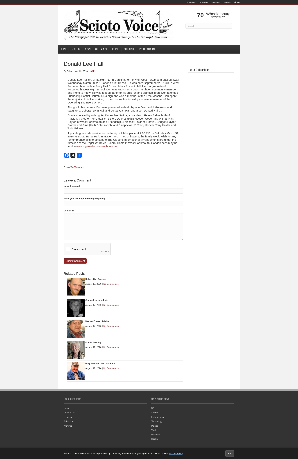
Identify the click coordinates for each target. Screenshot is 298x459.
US (152, 408)
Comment (69, 210)
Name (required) (72, 186)
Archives (227, 3)
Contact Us (191, 3)
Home (63, 49)
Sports (115, 49)
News (87, 49)
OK (229, 453)
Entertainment (158, 417)
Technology (157, 421)
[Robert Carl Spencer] (76, 286)
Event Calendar (147, 49)
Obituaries (101, 49)
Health (154, 439)
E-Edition (204, 3)
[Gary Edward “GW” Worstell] (76, 370)
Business (155, 434)
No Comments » (111, 284)
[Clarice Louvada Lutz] (76, 307)
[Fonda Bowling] (76, 349)
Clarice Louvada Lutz (96, 300)
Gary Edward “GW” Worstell (100, 363)
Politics (154, 426)
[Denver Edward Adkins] (76, 328)
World (154, 430)
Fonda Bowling (93, 342)
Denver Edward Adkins (97, 321)
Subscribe (215, 3)
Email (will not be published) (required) (84, 198)
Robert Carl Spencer (96, 279)
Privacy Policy (176, 453)
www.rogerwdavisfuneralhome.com (97, 146)
